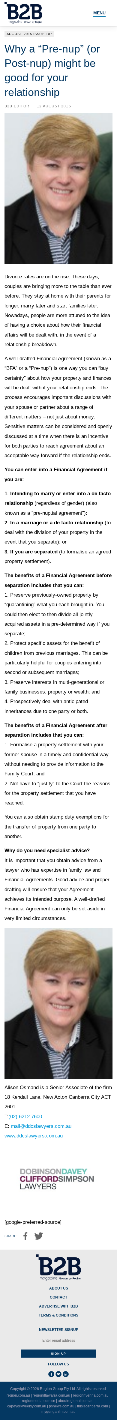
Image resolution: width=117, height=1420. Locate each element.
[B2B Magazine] (58, 1267)
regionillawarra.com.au (51, 1395)
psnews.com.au (61, 1406)
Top (105, 1412)
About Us (58, 1288)
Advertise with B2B (58, 1306)
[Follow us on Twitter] (59, 1374)
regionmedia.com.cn (38, 1401)
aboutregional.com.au (76, 1401)
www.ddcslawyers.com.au (33, 1136)
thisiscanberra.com (92, 1406)
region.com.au (18, 1395)
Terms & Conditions (58, 1315)
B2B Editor (16, 106)
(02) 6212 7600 (25, 1116)
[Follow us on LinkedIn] (66, 1374)
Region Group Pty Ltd (57, 1389)
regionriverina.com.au (91, 1395)
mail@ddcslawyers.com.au (41, 1126)
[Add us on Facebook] (51, 1374)
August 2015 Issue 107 (29, 34)
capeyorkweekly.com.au (26, 1406)
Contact (58, 1297)
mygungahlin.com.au (58, 1412)
